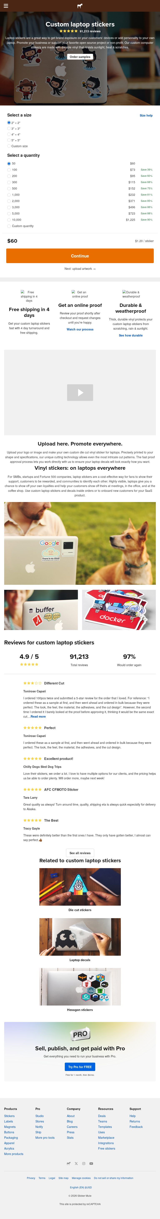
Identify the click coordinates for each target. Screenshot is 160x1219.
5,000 (16, 213)
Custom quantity (23, 226)
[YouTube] (91, 1163)
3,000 (16, 207)
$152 (132, 188)
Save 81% (146, 194)
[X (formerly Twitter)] (76, 1163)
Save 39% (146, 169)
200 (14, 176)
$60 (132, 163)
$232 (132, 194)
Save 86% (146, 207)
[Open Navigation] (6, 6)
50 (13, 163)
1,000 (16, 194)
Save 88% (146, 213)
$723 (132, 213)
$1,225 (130, 219)
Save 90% (146, 219)
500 (14, 188)
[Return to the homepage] (80, 6)
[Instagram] (83, 1163)
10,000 (16, 219)
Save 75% (146, 188)
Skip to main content (3, 3)
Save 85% (146, 200)
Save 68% (146, 182)
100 (14, 169)
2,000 (16, 201)
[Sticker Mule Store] (68, 1163)
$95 (132, 176)
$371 (132, 201)
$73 (132, 169)
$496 (132, 207)
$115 (132, 182)
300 (14, 182)
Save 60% (146, 175)
